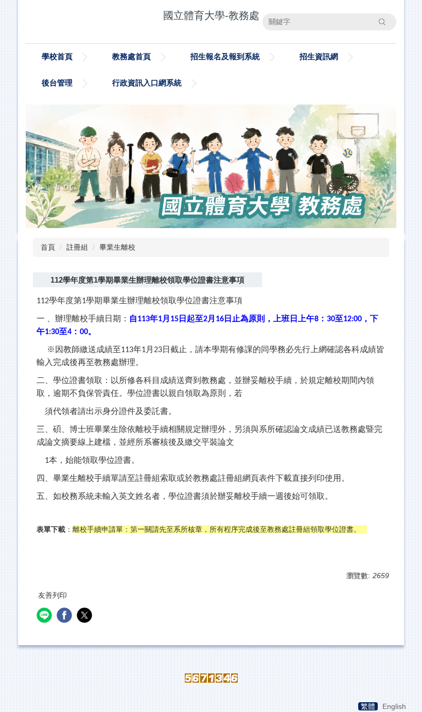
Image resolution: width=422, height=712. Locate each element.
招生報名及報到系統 (225, 56)
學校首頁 (57, 56)
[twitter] (86, 616)
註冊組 (77, 247)
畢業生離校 (117, 247)
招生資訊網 (319, 56)
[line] (46, 616)
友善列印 (52, 595)
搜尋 (382, 22)
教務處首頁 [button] (131, 56)
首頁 (48, 247)
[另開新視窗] (211, 166)
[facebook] (66, 616)
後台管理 (57, 82)
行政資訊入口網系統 (147, 82)
